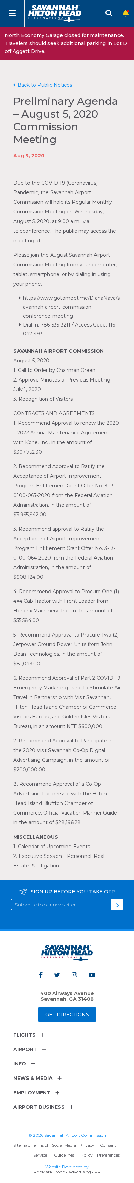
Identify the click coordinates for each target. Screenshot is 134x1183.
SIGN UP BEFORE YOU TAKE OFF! (73, 891)
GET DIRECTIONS (67, 1014)
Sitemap (21, 1145)
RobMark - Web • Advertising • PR (67, 1171)
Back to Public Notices (45, 85)
